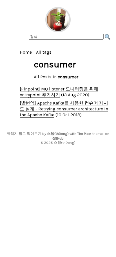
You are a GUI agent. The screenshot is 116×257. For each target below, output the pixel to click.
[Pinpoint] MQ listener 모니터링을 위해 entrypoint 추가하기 (59, 91)
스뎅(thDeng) (58, 133)
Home (26, 52)
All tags (44, 52)
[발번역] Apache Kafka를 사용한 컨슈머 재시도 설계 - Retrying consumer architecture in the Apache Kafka (64, 108)
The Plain (84, 133)
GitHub (58, 138)
